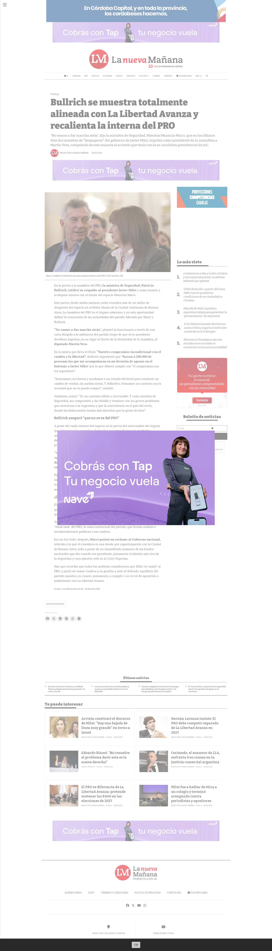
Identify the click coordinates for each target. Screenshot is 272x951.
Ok (136, 945)
